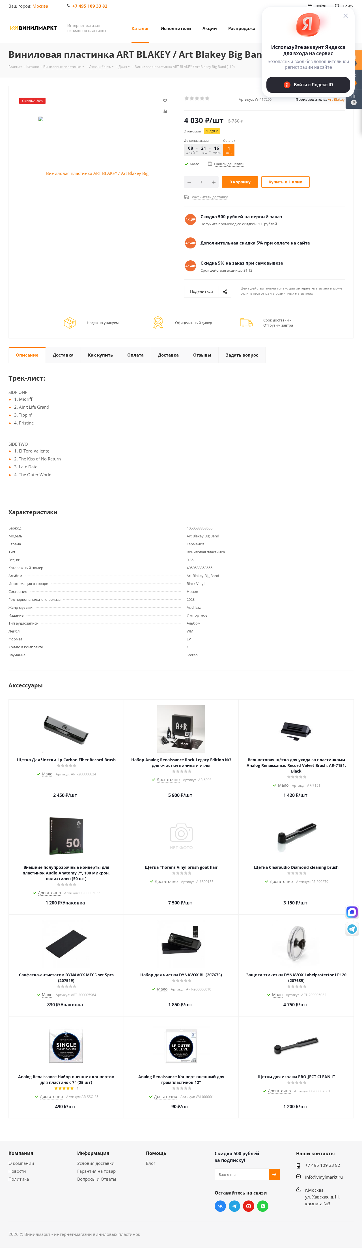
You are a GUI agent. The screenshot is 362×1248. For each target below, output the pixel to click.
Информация (93, 1153)
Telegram (234, 1206)
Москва (40, 6)
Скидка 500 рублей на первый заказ (241, 216)
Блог (150, 1163)
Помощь (156, 1153)
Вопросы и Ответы (96, 1179)
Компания (20, 1153)
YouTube (248, 1206)
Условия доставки (96, 1163)
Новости (17, 1171)
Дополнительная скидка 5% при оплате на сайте (255, 243)
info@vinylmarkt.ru (324, 1177)
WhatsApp (262, 1206)
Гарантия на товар (96, 1171)
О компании (21, 1163)
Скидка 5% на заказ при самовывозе (242, 263)
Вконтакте (220, 1206)
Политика (18, 1179)
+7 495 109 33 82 (89, 5)
